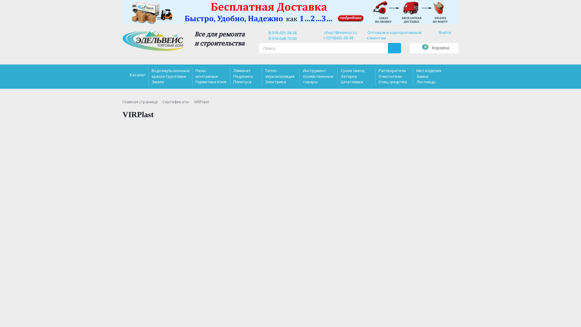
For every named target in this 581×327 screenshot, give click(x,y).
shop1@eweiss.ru (340, 32)
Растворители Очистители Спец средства (393, 76)
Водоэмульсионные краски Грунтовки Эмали (171, 76)
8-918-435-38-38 (282, 32)
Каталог (137, 75)
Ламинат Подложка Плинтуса (243, 76)
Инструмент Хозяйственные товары (318, 76)
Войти (445, 32)
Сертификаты (175, 101)
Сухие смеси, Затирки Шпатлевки (353, 76)
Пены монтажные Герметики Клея (210, 76)
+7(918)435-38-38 (338, 38)
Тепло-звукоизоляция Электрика (279, 76)
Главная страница (140, 101)
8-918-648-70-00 (282, 38)
